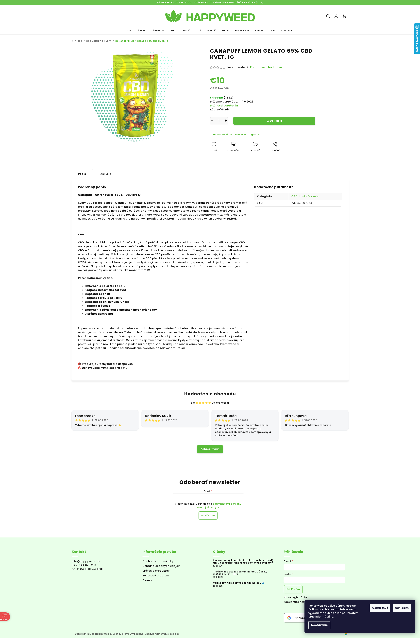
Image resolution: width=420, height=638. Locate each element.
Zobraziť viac (210, 449)
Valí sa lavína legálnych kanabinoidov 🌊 (239, 583)
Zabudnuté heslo (295, 602)
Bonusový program (155, 575)
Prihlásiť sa (208, 515)
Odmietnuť (380, 608)
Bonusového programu (245, 134)
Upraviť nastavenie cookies (162, 634)
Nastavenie (319, 625)
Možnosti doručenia (224, 105)
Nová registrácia (295, 597)
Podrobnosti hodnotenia (267, 67)
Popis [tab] (82, 174)
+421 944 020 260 (84, 565)
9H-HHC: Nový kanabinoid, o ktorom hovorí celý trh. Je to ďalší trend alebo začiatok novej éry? (243, 561)
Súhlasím (402, 608)
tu (331, 617)
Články (147, 580)
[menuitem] (130, 30)
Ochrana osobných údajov (161, 566)
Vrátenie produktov (156, 571)
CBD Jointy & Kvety (305, 196)
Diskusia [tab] (105, 174)
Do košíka (276, 120)
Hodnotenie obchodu (210, 394)
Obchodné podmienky (157, 561)
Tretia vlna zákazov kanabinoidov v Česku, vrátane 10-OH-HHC (240, 572)
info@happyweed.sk (86, 561)
